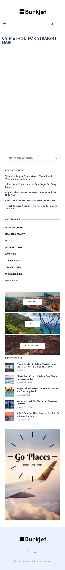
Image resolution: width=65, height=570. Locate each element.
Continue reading (17, 168)
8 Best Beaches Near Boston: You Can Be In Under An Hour (31, 207)
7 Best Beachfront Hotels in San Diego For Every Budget (30, 185)
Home (8, 241)
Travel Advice (13, 261)
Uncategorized (14, 274)
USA (32, 324)
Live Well (10, 254)
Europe (32, 302)
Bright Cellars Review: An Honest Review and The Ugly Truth (30, 194)
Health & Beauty (39, 129)
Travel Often (13, 267)
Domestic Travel (15, 227)
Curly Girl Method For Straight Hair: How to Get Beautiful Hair (32, 144)
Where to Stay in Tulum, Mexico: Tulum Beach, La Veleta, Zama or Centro (30, 177)
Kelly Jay (20, 129)
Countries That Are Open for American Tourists (30, 201)
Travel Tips (32, 345)
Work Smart (12, 280)
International (13, 247)
